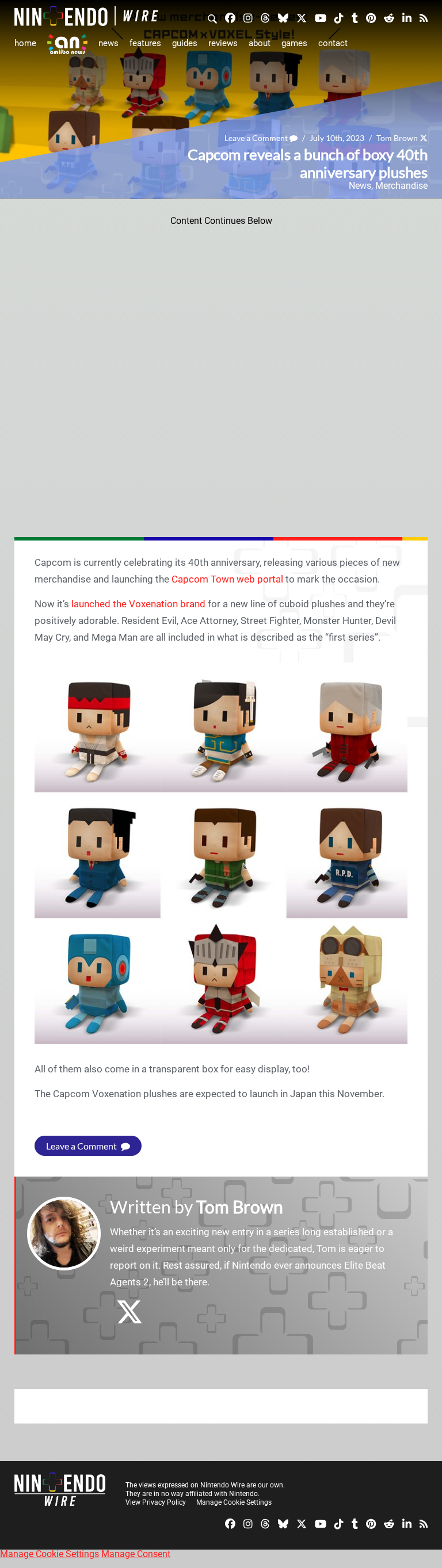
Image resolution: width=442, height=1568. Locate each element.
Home (25, 43)
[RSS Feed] (424, 17)
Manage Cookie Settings (234, 1502)
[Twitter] (301, 17)
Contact (333, 43)
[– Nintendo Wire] (86, 16)
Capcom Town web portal (227, 579)
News (108, 43)
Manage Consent (135, 1553)
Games (294, 43)
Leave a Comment (256, 138)
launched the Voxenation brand (138, 604)
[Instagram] (248, 17)
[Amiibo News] (67, 44)
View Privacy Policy (155, 1502)
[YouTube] (320, 17)
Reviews (223, 43)
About (259, 43)
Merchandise (401, 185)
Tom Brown (397, 138)
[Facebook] (230, 17)
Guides (184, 43)
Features (145, 43)
